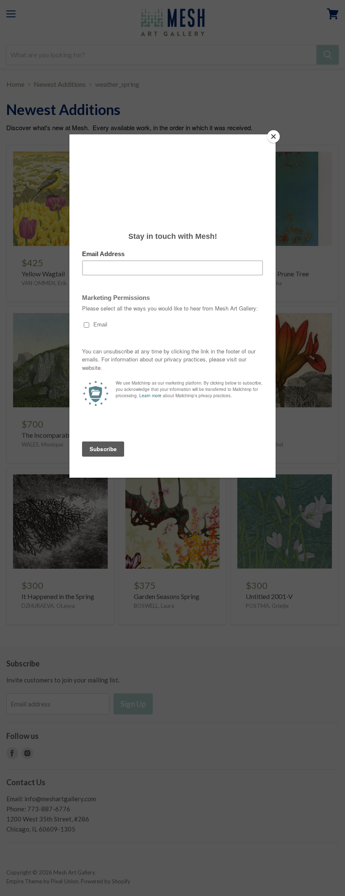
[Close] (273, 136)
